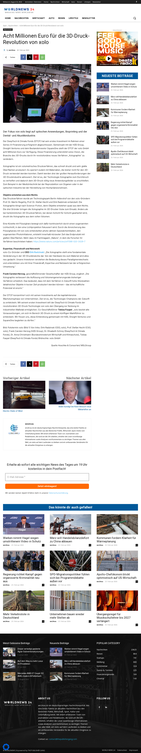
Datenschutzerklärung (58, 493)
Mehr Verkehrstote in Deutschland (16, 616)
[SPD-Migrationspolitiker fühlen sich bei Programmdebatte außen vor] (103, 140)
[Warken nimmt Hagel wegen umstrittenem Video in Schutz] (103, 87)
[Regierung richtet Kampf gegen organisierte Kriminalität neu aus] (103, 125)
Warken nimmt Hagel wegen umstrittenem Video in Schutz (22, 539)
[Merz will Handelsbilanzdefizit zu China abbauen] (103, 99)
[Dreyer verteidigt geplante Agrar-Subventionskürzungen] (9, 652)
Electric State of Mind (12, 411)
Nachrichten (13, 25)
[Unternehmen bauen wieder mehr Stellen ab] (70, 600)
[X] (29, 57)
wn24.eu (12, 50)
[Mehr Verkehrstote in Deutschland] (103, 167)
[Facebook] (136, 2)
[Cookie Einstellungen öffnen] (6, 749)
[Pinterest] (36, 57)
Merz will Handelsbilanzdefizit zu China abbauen (69, 539)
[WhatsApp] (42, 57)
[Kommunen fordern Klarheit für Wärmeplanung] (103, 112)
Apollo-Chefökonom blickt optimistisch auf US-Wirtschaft (116, 576)
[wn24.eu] (5, 50)
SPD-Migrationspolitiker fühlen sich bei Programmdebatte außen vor (124, 139)
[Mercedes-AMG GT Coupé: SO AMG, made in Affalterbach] (9, 676)
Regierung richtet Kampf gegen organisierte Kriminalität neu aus (124, 125)
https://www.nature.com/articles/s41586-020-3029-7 (59, 241)
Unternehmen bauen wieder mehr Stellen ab (67, 616)
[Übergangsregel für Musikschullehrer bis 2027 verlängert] (117, 600)
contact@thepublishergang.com (63, 739)
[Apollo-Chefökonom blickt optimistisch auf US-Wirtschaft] (103, 154)
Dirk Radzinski (37, 252)
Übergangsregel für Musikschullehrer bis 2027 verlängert (114, 618)
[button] (134, 18)
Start (5, 25)
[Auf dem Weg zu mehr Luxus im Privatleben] (9, 664)
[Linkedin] (106, 707)
